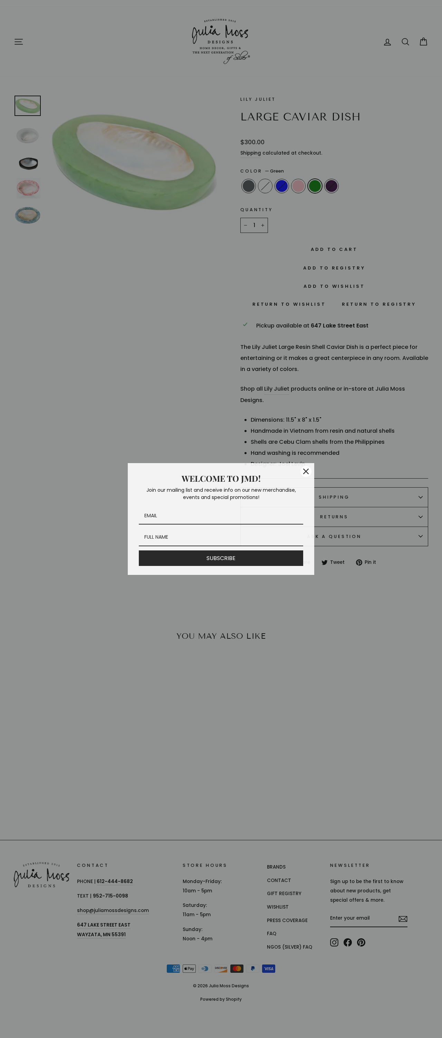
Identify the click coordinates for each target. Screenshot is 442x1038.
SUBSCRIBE (221, 558)
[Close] (306, 471)
